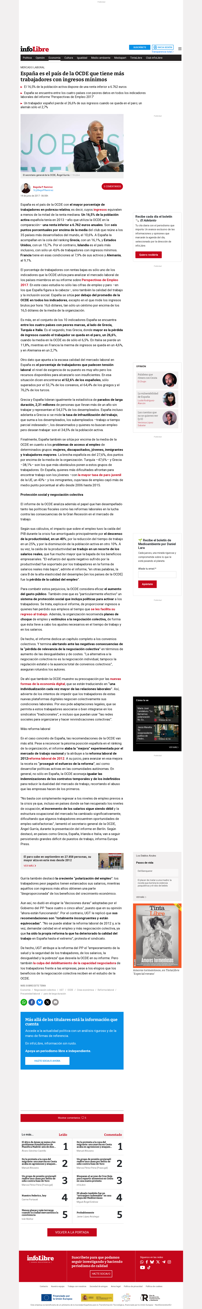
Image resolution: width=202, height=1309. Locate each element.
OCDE (70, 990)
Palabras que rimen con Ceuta (147, 376)
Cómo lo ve (142, 700)
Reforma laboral (106, 990)
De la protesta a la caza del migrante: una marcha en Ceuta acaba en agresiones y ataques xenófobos (39, 1163)
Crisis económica (85, 990)
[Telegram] (163, 1262)
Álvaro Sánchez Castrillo (34, 1151)
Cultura (68, 57)
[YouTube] (142, 1267)
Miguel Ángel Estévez (87, 1202)
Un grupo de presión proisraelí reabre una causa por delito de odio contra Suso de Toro (39, 1178)
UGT (61, 990)
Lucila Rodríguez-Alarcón (146, 402)
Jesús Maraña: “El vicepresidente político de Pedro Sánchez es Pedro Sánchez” (145, 733)
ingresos (100, 210)
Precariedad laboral (30, 993)
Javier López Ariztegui (88, 1216)
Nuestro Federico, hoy (34, 1195)
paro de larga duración (55, 993)
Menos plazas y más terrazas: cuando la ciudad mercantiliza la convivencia (40, 1212)
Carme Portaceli (30, 1199)
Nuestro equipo (57, 1286)
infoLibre (81, 1185)
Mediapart (120, 57)
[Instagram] (169, 1262)
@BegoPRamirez (44, 190)
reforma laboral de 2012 (46, 758)
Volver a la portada (72, 1232)
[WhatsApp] (141, 1262)
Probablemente (85, 1212)
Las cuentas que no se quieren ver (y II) (148, 415)
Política (27, 57)
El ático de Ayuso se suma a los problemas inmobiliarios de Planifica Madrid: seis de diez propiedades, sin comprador (38, 1146)
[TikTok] (149, 1267)
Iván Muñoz (27, 1219)
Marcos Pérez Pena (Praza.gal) (37, 1185)
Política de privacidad (133, 1286)
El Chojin (142, 381)
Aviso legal (116, 1286)
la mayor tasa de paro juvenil (99, 475)
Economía (54, 57)
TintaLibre (136, 57)
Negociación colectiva (45, 990)
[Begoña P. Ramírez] (26, 188)
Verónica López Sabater (145, 424)
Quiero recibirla (148, 254)
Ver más (140, 897)
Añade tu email (147, 568)
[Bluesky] (152, 1262)
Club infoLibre (154, 57)
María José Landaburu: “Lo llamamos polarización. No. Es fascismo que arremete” (145, 714)
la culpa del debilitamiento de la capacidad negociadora (74, 963)
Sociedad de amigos (99, 1286)
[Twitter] (158, 1262)
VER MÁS (173, 747)
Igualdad (82, 57)
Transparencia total (162, 51)
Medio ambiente (100, 57)
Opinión (40, 57)
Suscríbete (139, 47)
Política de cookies (154, 1286)
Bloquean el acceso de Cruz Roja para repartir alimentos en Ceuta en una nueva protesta (95, 1178)
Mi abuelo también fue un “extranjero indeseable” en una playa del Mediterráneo (94, 1195)
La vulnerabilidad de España (148, 395)
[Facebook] (147, 1262)
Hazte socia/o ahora (47, 1060)
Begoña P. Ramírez (43, 187)
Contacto (44, 1286)
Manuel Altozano (30, 1168)
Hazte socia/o (101, 1273)
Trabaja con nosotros (77, 1286)
